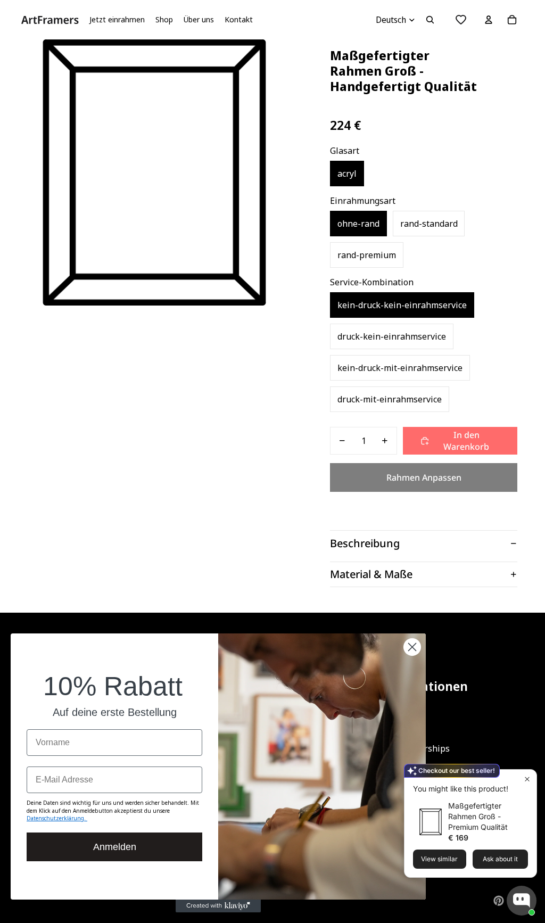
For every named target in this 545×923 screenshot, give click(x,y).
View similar (439, 859)
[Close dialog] (412, 647)
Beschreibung (365, 543)
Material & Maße (371, 574)
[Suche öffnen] (430, 19)
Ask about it (500, 859)
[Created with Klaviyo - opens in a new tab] (218, 906)
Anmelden (114, 847)
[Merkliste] (461, 19)
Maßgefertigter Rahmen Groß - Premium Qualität (478, 816)
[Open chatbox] (521, 901)
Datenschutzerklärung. (57, 818)
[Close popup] (527, 779)
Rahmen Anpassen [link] (423, 477)
